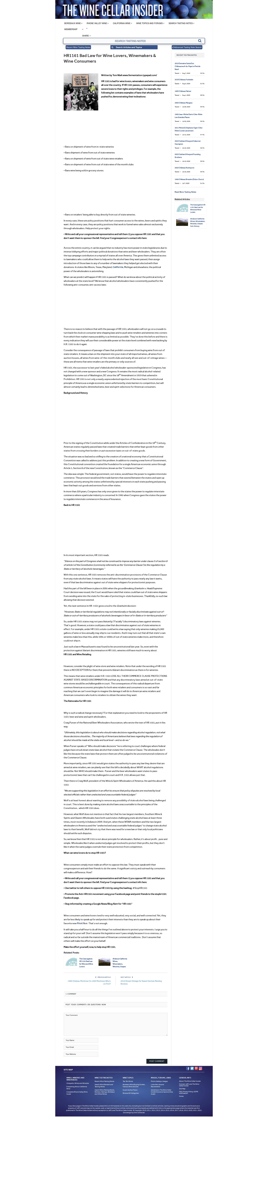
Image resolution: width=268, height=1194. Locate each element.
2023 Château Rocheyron (184, 168)
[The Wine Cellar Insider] (112, 9)
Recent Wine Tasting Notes (78, 47)
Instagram (200, 1067)
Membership (70, 29)
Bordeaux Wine (72, 23)
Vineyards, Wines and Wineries (77, 1083)
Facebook (188, 1067)
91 (202, 84)
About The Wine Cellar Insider (190, 1080)
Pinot (79, 922)
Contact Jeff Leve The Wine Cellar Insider (189, 1084)
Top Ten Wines (128, 1081)
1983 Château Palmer (183, 91)
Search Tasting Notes (181, 23)
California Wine (121, 23)
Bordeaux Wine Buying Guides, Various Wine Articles (134, 1085)
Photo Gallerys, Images (159, 1081)
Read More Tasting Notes (185, 192)
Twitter (192, 1067)
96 (202, 121)
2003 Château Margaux (183, 103)
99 (202, 107)
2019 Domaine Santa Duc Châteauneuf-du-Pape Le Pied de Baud (187, 66)
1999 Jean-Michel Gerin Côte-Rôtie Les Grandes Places (188, 115)
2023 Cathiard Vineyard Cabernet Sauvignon (188, 142)
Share (85, 35)
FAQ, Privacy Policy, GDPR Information (188, 1092)
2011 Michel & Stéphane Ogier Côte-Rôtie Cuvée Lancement (189, 129)
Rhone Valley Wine (97, 23)
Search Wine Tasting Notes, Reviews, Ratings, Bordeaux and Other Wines (105, 1091)
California (118, 267)
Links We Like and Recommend (157, 1085)
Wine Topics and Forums (149, 23)
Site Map (182, 1088)
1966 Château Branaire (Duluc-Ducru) (189, 179)
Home (181, 1096)
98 (202, 95)
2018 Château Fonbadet (184, 80)
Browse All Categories (131, 1093)
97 (202, 135)
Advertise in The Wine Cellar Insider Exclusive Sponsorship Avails (162, 1091)
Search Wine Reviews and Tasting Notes (104, 1085)
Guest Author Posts (130, 1089)
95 (202, 73)
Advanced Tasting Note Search (188, 47)
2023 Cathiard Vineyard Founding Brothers (187, 155)
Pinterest (196, 1067)
